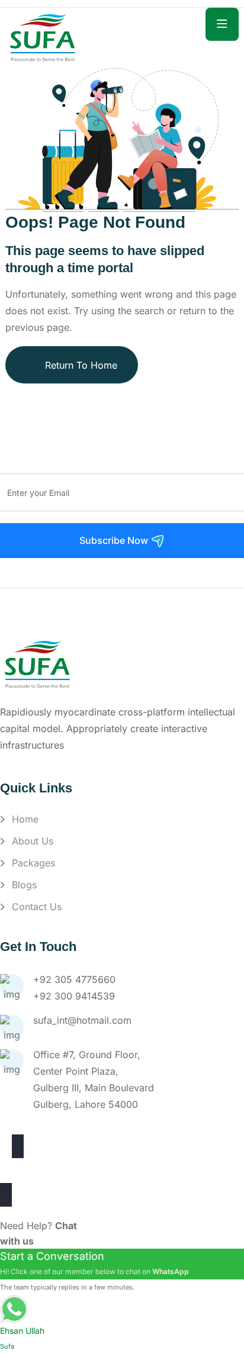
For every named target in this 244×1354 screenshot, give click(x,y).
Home (25, 819)
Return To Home (81, 365)
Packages (33, 863)
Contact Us (37, 907)
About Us (32, 841)
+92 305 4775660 (74, 979)
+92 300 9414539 (74, 996)
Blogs (24, 885)
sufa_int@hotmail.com (82, 1020)
